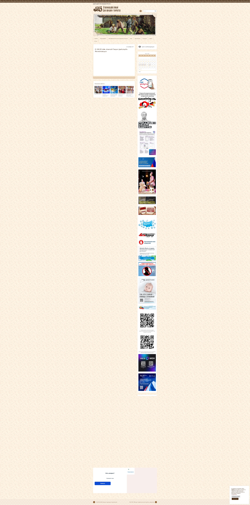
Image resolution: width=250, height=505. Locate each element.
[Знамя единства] (98, 92)
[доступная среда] (147, 229)
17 (139, 64)
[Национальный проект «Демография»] (147, 303)
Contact (141, 11)
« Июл (139, 71)
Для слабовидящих (148, 47)
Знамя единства (97, 94)
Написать (102, 483)
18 (142, 64)
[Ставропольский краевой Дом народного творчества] (113, 8)
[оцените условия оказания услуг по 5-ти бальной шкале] (147, 329)
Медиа (150, 38)
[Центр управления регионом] (147, 253)
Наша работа (103, 38)
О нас (95, 41)
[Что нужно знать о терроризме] (147, 237)
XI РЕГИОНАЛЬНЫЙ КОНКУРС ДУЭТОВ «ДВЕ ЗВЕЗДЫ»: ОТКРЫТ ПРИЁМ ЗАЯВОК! (113, 96)
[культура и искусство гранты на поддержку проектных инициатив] (147, 204)
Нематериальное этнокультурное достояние (118, 38)
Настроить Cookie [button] (235, 496)
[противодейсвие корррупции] (147, 244)
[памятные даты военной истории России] (147, 214)
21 (149, 64)
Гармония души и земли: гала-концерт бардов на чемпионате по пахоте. (129, 96)
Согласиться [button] (235, 498)
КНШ (131, 38)
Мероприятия (137, 38)
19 (144, 64)
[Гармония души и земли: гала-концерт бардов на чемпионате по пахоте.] (130, 92)
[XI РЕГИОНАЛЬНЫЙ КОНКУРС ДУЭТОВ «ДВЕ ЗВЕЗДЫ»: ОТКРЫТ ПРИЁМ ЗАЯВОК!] (114, 92)
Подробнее (234, 494)
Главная (96, 38)
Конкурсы (145, 38)
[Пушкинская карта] (147, 127)
